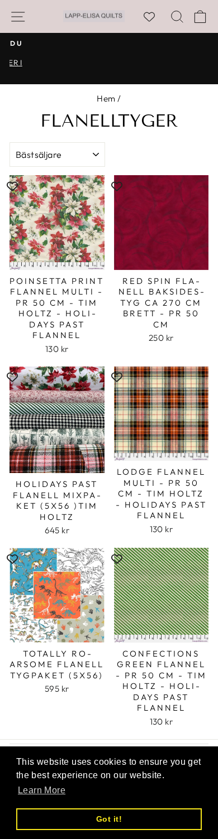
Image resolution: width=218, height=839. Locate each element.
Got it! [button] (109, 818)
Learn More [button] (41, 790)
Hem (106, 98)
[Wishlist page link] (155, 16)
